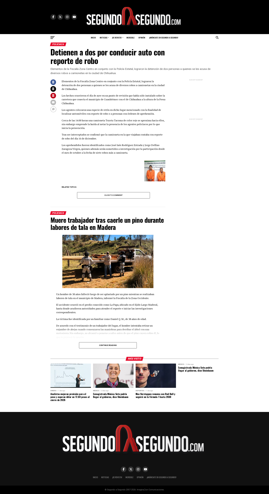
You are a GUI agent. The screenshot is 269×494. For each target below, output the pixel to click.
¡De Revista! (117, 37)
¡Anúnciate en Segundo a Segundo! (163, 37)
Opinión (141, 37)
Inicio (93, 37)
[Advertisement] (196, 98)
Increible (130, 37)
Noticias (103, 37)
